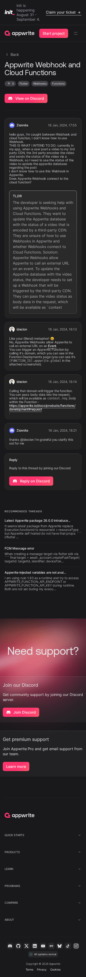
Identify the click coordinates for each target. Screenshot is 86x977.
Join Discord (24, 712)
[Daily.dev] (51, 946)
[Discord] (10, 946)
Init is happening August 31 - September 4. (46, 12)
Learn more (16, 766)
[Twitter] (26, 946)
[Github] (18, 946)
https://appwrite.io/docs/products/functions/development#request (42, 407)
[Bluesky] (59, 946)
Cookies (55, 969)
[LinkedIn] (35, 946)
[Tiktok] (68, 946)
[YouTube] (43, 946)
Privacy (42, 969)
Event (52, 346)
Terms (29, 969)
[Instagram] (76, 946)
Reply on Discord (34, 481)
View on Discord (29, 98)
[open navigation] (75, 33)
